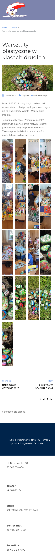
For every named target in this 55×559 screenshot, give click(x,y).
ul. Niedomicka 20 (17, 463)
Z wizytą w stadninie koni (44, 387)
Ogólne (25, 95)
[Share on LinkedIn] (51, 399)
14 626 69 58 (14, 490)
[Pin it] (47, 399)
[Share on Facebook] (40, 399)
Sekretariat (14, 525)
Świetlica (13, 545)
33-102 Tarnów (15, 467)
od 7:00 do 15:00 (16, 530)
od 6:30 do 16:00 (16, 549)
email (10, 505)
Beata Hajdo (42, 95)
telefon (12, 485)
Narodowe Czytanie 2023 (10, 387)
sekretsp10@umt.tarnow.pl (23, 510)
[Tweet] (44, 399)
